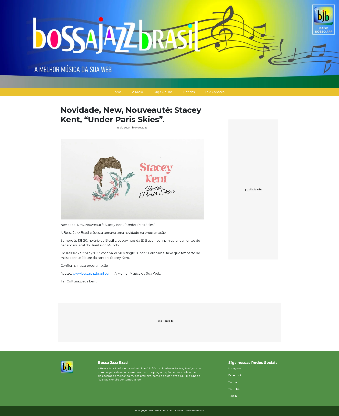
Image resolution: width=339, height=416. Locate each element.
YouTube (234, 389)
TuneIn (232, 395)
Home (117, 92)
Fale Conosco (215, 92)
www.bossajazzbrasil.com (92, 273)
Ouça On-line (163, 92)
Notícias (189, 92)
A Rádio (137, 92)
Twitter (232, 382)
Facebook (234, 375)
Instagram (234, 368)
